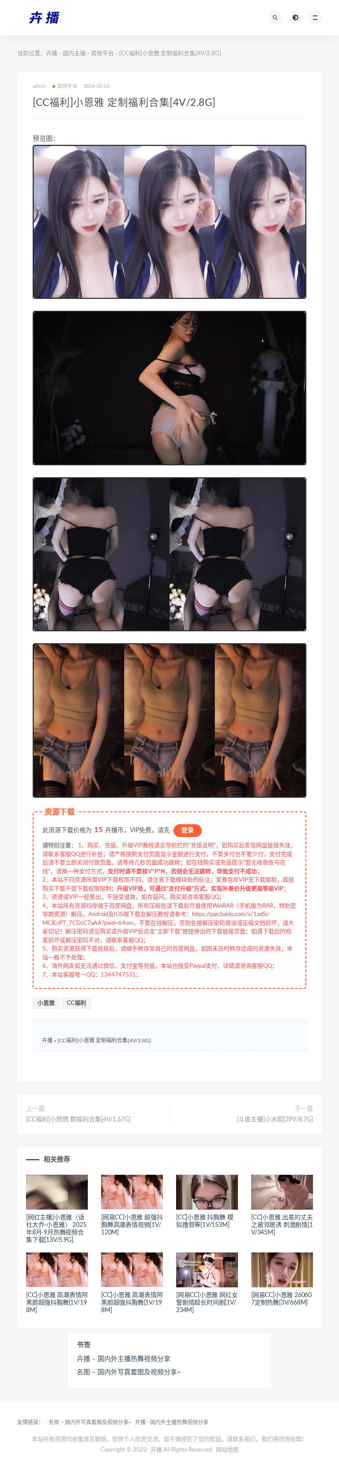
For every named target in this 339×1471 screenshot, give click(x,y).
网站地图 (227, 1450)
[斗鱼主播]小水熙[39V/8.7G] (275, 1119)
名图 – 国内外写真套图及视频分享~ (129, 1372)
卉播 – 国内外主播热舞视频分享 (123, 1359)
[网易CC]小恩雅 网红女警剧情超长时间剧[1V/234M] (206, 1302)
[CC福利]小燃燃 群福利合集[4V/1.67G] (78, 1119)
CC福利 (76, 1003)
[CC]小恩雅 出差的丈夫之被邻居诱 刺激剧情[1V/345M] (282, 1225)
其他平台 (102, 54)
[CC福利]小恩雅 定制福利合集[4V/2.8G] (104, 1040)
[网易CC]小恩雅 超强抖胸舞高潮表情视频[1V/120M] (131, 1225)
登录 (187, 830)
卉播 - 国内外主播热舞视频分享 (171, 1422)
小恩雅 (46, 1003)
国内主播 (74, 54)
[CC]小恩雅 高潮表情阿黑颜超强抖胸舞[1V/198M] (56, 1302)
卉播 (51, 54)
